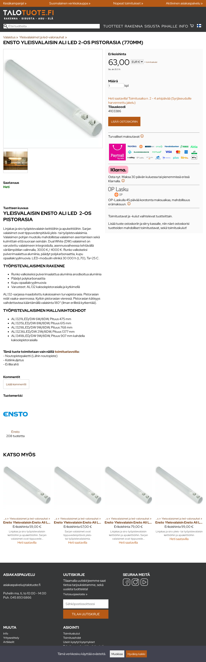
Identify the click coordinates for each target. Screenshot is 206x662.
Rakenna (134, 26)
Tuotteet (113, 26)
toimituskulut (151, 62)
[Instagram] (135, 583)
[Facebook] (126, 583)
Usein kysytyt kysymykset (79, 642)
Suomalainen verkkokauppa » (70, 3)
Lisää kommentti (16, 384)
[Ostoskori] (192, 26)
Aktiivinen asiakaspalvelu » (184, 3)
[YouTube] (144, 583)
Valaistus (10, 37)
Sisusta (152, 26)
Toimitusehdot (72, 638)
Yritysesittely (11, 638)
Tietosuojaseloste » (75, 594)
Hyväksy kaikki (136, 654)
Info (183, 26)
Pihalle (170, 26)
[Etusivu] (28, 18)
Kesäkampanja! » (15, 3)
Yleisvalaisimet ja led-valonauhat (43, 37)
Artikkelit (8, 642)
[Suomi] (200, 26)
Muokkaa (117, 654)
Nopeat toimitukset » (128, 3)
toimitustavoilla (67, 352)
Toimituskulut (71, 633)
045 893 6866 (20, 597)
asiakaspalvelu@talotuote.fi (21, 585)
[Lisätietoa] (142, 136)
